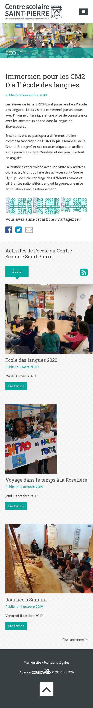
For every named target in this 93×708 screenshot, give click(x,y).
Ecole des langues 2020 (31, 360)
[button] (83, 11)
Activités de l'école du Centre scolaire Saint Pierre (84, 272)
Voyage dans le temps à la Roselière (46, 480)
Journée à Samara (26, 599)
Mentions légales (56, 662)
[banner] (33, 11)
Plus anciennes (73, 640)
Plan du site (32, 662)
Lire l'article (16, 386)
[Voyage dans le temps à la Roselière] (31, 438)
